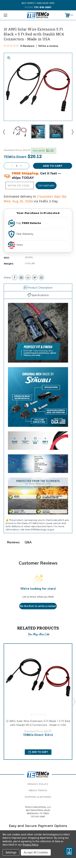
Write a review (48, 46)
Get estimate (46, 185)
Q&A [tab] (28, 542)
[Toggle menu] (10, 15)
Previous (3, 131)
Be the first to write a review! (38, 606)
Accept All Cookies (36, 852)
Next (72, 131)
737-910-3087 (42, 7)
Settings (10, 852)
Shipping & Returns (38, 797)
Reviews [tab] (13, 542)
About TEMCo (38, 790)
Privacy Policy (38, 784)
